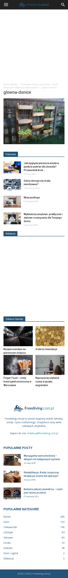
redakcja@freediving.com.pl (42, 433)
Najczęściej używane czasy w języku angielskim (47, 382)
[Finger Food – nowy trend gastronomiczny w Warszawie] (18, 365)
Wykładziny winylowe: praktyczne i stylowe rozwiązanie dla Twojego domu (43, 218)
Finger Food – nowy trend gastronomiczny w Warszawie (17, 382)
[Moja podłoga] (12, 202)
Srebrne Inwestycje (46, 349)
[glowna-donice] (34, 143)
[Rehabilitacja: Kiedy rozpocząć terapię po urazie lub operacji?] (12, 477)
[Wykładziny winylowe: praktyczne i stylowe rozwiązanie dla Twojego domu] (12, 218)
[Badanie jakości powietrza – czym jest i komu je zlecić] (12, 493)
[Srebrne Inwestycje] (50, 336)
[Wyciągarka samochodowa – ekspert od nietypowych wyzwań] (12, 460)
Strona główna (10, 84)
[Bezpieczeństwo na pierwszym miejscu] (18, 336)
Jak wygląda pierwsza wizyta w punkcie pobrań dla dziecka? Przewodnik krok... (41, 167)
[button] (63, 4)
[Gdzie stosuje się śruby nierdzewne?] (12, 185)
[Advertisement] (34, 45)
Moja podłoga (32, 197)
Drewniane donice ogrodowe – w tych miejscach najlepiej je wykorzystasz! (30, 86)
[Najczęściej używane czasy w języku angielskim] (50, 365)
